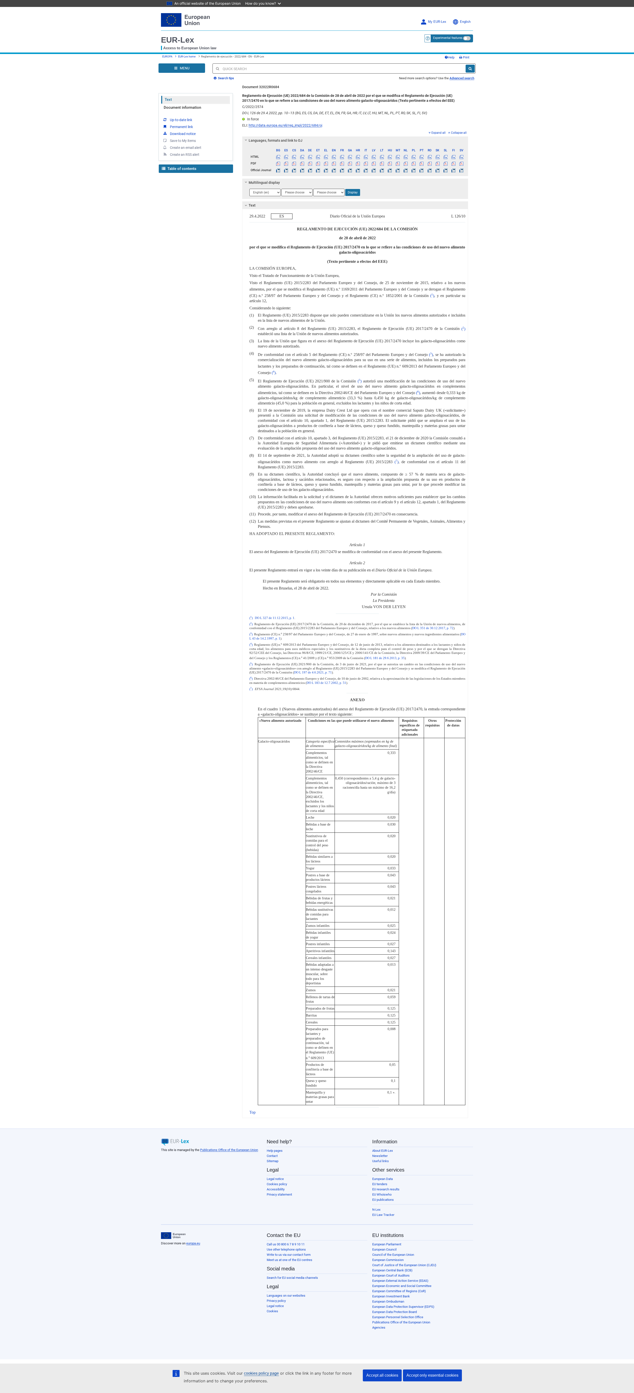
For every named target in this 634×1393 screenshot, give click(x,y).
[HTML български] (278, 157)
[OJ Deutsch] (310, 170)
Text (168, 99)
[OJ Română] (429, 170)
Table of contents (181, 168)
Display (353, 192)
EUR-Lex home (187, 56)
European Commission (388, 1260)
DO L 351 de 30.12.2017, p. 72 (432, 628)
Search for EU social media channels (292, 1278)
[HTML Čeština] (294, 157)
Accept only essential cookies (432, 1375)
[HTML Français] (342, 157)
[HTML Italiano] (366, 157)
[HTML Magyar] (390, 157)
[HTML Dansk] (302, 157)
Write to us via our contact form (289, 1255)
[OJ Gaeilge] (350, 170)
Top (252, 1112)
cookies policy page (261, 1373)
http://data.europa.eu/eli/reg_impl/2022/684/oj (285, 125)
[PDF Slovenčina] (437, 163)
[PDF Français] (342, 163)
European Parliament (386, 1244)
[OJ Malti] (397, 170)
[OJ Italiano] (366, 170)
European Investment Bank (391, 1296)
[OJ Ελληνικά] (326, 170)
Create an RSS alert (184, 155)
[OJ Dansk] (302, 170)
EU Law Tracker (383, 1215)
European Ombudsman (388, 1301)
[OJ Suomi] (453, 170)
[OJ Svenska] (461, 170)
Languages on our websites (286, 1295)
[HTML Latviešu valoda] (374, 157)
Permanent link (181, 127)
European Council (384, 1249)
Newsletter (380, 1156)
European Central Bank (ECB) (392, 1270)
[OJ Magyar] (390, 170)
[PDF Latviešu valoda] (374, 163)
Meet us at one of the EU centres (289, 1260)
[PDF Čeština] (294, 163)
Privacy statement (279, 1194)
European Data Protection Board (394, 1312)
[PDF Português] (421, 163)
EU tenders (379, 1184)
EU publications (383, 1200)
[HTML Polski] (414, 157)
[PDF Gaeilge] (350, 163)
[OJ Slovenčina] (437, 170)
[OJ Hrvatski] (358, 170)
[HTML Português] (421, 157)
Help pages (275, 1150)
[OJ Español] (286, 170)
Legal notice (275, 1179)
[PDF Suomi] (453, 163)
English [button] (465, 22)
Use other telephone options (286, 1249)
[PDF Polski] (414, 163)
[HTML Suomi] (453, 157)
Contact (272, 1156)
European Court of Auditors (391, 1275)
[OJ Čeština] (294, 170)
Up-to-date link (181, 120)
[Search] (470, 69)
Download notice (183, 134)
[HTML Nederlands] (406, 157)
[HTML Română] (429, 157)
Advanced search (461, 78)
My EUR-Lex (437, 22)
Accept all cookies (382, 1375)
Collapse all (459, 132)
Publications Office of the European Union (229, 1150)
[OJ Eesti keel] (318, 170)
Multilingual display (264, 183)
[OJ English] (334, 170)
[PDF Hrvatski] (358, 163)
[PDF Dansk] (302, 163)
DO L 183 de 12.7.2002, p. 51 (326, 683)
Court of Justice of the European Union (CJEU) (404, 1265)
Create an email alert (185, 148)
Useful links (380, 1161)
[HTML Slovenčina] (437, 157)
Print (465, 57)
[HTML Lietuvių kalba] (382, 157)
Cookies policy (277, 1184)
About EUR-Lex (382, 1150)
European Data (382, 1179)
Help (451, 57)
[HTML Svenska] (461, 157)
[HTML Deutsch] (310, 157)
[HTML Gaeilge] (350, 157)
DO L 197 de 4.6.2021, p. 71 (313, 672)
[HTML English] (334, 157)
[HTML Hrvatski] (358, 157)
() (432, 296)
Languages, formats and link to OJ (275, 140)
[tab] (355, 140)
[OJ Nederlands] (406, 170)
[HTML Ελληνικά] (326, 157)
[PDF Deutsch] (310, 163)
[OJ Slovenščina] (445, 170)
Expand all (438, 132)
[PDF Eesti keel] (318, 163)
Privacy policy (276, 1301)
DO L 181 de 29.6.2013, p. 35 (385, 658)
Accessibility (276, 1189)
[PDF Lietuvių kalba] (382, 163)
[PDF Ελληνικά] (326, 163)
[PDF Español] (286, 163)
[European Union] (173, 1235)
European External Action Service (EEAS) (400, 1281)
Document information (182, 107)
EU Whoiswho (382, 1194)
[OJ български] (278, 170)
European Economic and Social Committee (401, 1286)
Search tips (225, 78)
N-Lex (376, 1209)
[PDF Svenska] (461, 163)
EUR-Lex (177, 39)
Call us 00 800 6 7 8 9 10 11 (286, 1244)
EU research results (385, 1189)
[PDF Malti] (397, 163)
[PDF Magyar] (390, 163)
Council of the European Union (393, 1255)
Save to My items (183, 141)
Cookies (272, 1311)
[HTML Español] (286, 157)
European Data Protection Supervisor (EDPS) (403, 1307)
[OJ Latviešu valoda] (374, 170)
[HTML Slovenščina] (445, 157)
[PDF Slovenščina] (445, 163)
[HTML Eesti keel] (318, 157)
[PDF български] (278, 163)
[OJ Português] (421, 170)
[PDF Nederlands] (406, 163)
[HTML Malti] (397, 157)
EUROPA (167, 56)
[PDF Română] (429, 163)
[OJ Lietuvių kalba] (382, 170)
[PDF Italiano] (366, 163)
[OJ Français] (342, 170)
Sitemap (272, 1161)
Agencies (378, 1327)
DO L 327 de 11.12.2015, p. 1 (274, 618)
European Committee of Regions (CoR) (399, 1291)
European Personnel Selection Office (397, 1317)
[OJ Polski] (414, 170)
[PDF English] (334, 163)
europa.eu (193, 1243)
